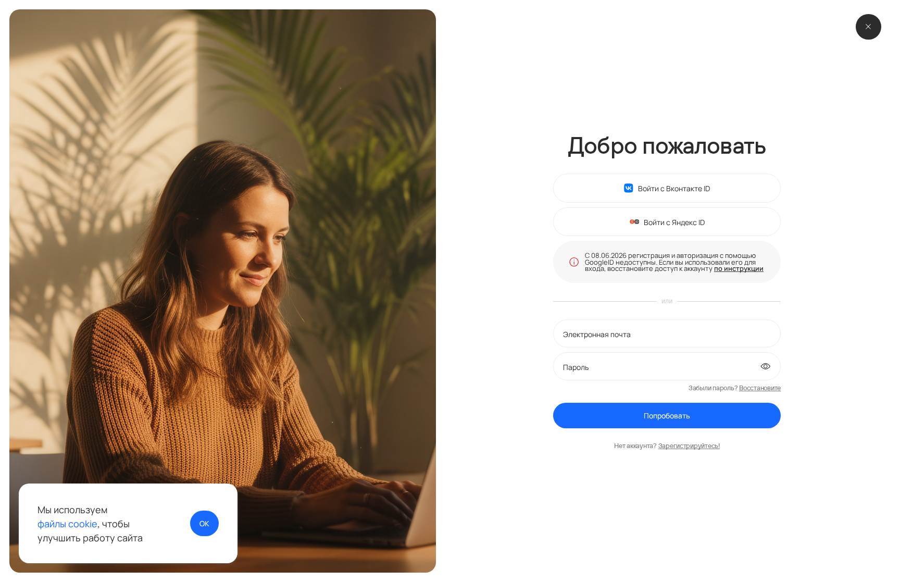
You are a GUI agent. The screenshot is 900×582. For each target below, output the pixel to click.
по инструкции (739, 268)
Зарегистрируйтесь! (689, 445)
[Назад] (868, 27)
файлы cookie (67, 523)
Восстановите (760, 387)
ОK (204, 522)
